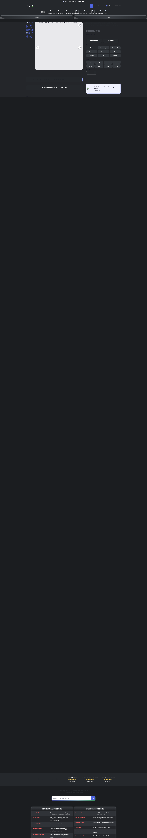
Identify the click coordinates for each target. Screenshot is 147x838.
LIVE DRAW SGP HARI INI (54, 88)
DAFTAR (110, 17)
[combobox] (68, 6)
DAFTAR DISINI (94, 40)
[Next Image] (80, 48)
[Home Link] (37, 6)
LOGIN (37, 17)
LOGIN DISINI (110, 40)
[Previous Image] (38, 48)
